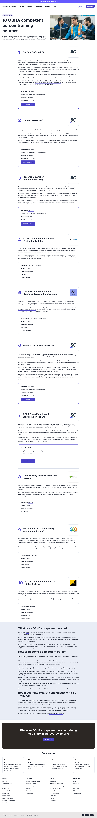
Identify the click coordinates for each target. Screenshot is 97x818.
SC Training (31, 91)
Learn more (53, 1)
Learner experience (7, 798)
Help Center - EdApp (55, 788)
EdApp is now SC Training (33, 781)
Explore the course (28, 104)
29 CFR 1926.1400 (61, 485)
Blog (74, 781)
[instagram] (93, 815)
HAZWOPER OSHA (33, 606)
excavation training (26, 187)
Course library (6, 788)
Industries (76, 788)
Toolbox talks (77, 793)
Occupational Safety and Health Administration (48, 82)
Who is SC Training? (31, 783)
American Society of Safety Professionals (45, 81)
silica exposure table (64, 598)
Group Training (6, 796)
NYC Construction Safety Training (37, 318)
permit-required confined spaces (27, 310)
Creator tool (5, 793)
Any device (29, 788)
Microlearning (30, 786)
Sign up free (48, 739)
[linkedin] (83, 815)
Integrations (76, 791)
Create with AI (6, 791)
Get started (53, 781)
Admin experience (7, 783)
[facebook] (91, 815)
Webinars (76, 783)
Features (4, 781)
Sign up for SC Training (56, 714)
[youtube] (86, 815)
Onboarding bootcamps (56, 783)
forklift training (32, 367)
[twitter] (88, 815)
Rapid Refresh (6, 803)
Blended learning (31, 791)
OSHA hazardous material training (42, 598)
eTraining (30, 502)
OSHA (27, 633)
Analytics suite (6, 786)
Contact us (53, 800)
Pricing (55, 6)
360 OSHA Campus (33, 555)
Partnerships (53, 791)
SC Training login (54, 793)
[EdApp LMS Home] (6, 6)
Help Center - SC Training (57, 786)
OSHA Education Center (34, 265)
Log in (80, 6)
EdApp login (53, 796)
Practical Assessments (8, 800)
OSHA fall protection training (29, 255)
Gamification (29, 793)
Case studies (77, 786)
